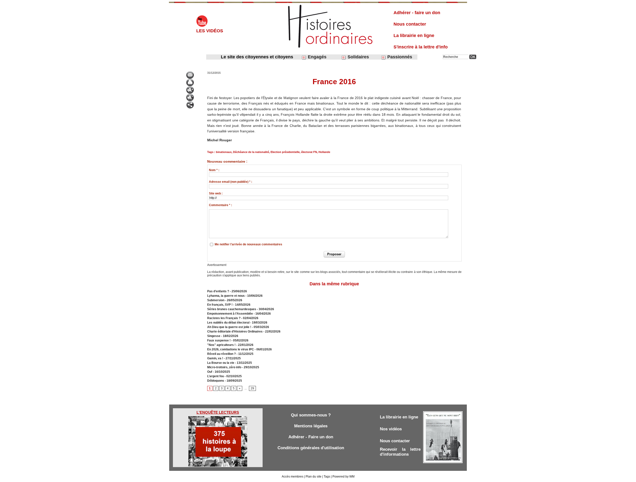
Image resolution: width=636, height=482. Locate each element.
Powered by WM (343, 476)
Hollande (324, 151)
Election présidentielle (285, 151)
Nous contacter (410, 24)
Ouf (209, 371)
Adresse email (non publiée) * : (230, 182)
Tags (327, 476)
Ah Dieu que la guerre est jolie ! (229, 327)
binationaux (224, 151)
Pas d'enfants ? (218, 291)
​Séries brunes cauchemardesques (231, 309)
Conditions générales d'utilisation (311, 447)
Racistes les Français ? (223, 318)
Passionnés (399, 56)
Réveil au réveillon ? (221, 354)
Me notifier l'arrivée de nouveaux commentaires (248, 244)
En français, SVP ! (220, 304)
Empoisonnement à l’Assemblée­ (230, 313)
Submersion (215, 300)
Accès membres (292, 476)
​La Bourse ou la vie (220, 363)
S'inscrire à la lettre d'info (421, 46)
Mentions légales (310, 426)
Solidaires (357, 56)
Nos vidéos (391, 429)
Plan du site (313, 476)
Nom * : (214, 170)
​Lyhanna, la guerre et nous (226, 295)
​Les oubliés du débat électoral (228, 322)
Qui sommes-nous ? (311, 415)
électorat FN (309, 151)
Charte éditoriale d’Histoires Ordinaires (235, 331)
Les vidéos (209, 30)
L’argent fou (215, 376)
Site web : (216, 193)
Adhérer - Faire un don (310, 437)
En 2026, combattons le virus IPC (230, 349)
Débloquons (215, 380)
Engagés (316, 56)
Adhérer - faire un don (417, 12)
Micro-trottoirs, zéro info (224, 367)
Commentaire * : (220, 205)
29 (252, 388)
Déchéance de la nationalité (251, 151)
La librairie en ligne (414, 35)
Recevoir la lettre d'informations (400, 452)
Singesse (213, 336)
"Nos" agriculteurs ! (221, 345)
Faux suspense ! (219, 340)
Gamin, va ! (215, 358)
